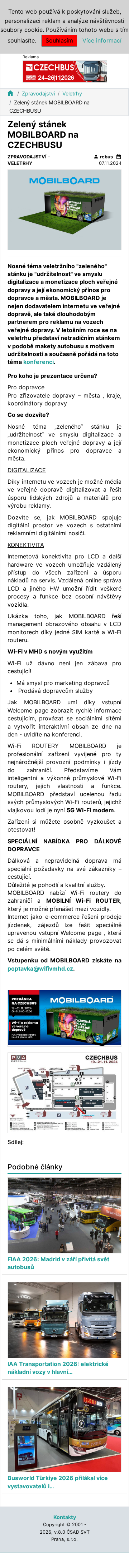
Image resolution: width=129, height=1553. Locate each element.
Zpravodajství (38, 93)
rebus (103, 156)
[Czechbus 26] (65, 71)
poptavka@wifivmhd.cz (40, 968)
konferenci (38, 361)
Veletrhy (72, 93)
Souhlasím (59, 40)
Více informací (101, 40)
